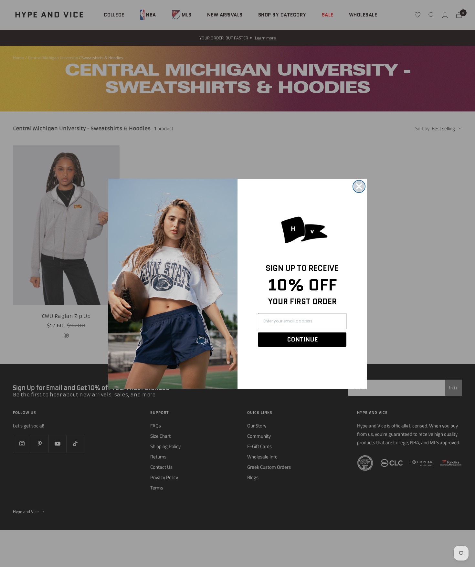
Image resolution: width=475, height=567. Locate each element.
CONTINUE (302, 339)
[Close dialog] (359, 186)
